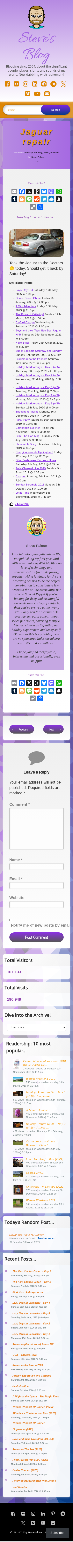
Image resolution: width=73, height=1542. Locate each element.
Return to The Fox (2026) (27, 1449)
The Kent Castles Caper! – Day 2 (31, 1271)
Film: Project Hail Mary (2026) (30, 1459)
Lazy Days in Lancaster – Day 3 (31, 1313)
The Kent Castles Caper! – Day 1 (31, 1281)
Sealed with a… (21, 1386)
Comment (19, 804)
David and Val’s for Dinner (26, 1234)
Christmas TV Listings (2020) (45, 1186)
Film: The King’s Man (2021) (44, 1159)
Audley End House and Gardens (31, 1375)
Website (16, 898)
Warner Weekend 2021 (40, 1200)
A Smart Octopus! (38, 1110)
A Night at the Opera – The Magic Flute (35, 1396)
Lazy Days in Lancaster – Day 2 (31, 1323)
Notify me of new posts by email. (41, 925)
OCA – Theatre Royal (24, 1354)
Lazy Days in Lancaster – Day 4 (31, 1302)
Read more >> (46, 1238)
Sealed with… (35, 1172)
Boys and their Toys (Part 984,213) (33, 1439)
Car (36, 161)
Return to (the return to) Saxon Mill (33, 1344)
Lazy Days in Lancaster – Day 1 (31, 1334)
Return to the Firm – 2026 (27, 1365)
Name (16, 860)
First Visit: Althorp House (27, 1292)
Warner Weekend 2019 (40, 1078)
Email (16, 879)
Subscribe (57, 1532)
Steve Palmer (38, 157)
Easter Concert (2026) (25, 1470)
